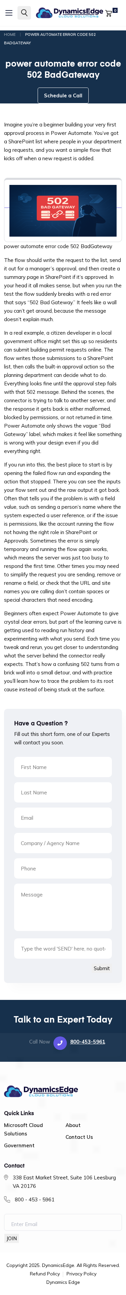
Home (9, 34)
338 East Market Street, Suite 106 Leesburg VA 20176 (64, 1181)
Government (19, 1145)
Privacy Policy (81, 1274)
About (73, 1125)
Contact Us (79, 1137)
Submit (102, 968)
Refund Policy (45, 1274)
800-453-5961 (87, 1041)
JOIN (11, 1238)
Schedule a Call (63, 95)
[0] (108, 12)
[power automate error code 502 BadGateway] (63, 204)
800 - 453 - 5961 (34, 1199)
